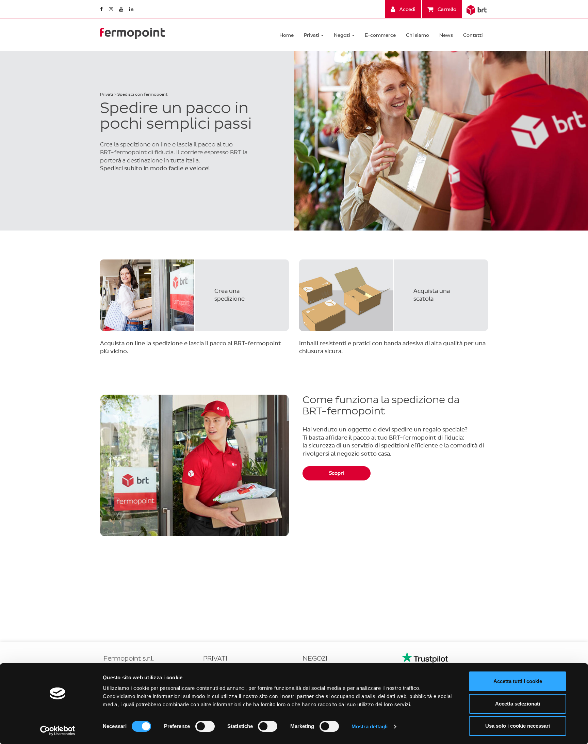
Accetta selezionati (517, 704)
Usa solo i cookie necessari (517, 726)
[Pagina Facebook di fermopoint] (102, 9)
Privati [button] (312, 35)
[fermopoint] (132, 31)
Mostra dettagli (370, 726)
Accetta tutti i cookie (517, 681)
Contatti (473, 35)
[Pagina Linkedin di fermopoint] (131, 9)
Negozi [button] (342, 35)
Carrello (446, 9)
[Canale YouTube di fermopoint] (121, 9)
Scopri (336, 473)
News (446, 35)
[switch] (205, 726)
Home (286, 35)
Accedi (406, 9)
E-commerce (380, 35)
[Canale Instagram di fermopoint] (111, 9)
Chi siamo (417, 35)
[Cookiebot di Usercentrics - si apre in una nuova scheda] (57, 731)
